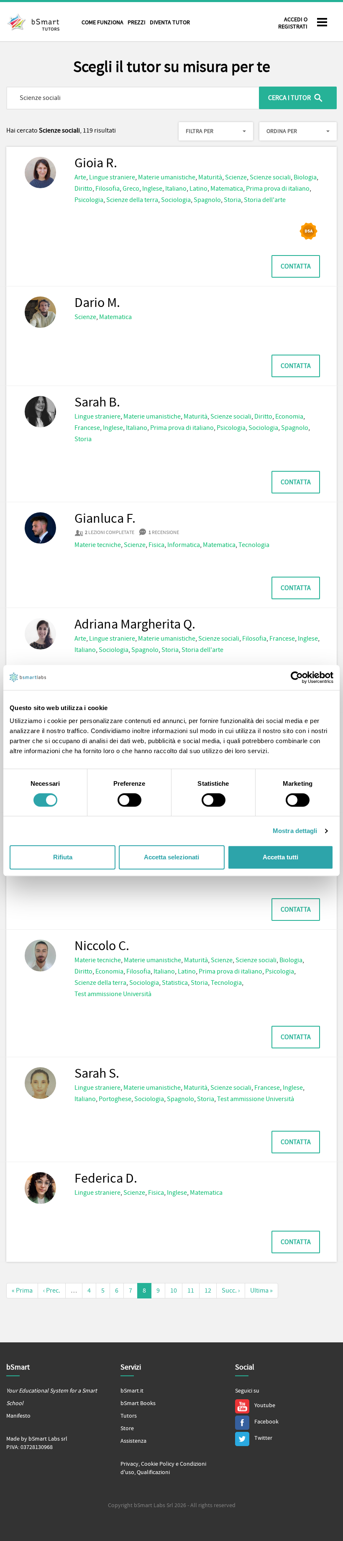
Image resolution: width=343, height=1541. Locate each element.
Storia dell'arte (265, 200)
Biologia (305, 177)
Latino (198, 188)
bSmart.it (131, 1391)
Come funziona (102, 22)
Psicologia (88, 200)
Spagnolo (207, 200)
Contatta (296, 266)
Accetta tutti (280, 857)
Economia (289, 416)
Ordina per (281, 131)
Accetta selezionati (171, 857)
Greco (131, 188)
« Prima (22, 1290)
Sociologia (176, 200)
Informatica (183, 545)
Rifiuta (62, 857)
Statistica (175, 983)
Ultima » (261, 1290)
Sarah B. (97, 402)
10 (173, 1290)
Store (127, 1428)
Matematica (226, 188)
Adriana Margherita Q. (134, 624)
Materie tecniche (97, 545)
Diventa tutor (170, 22)
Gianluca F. (105, 519)
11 (190, 1290)
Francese (87, 428)
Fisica (156, 545)
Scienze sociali (270, 177)
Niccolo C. (101, 946)
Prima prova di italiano (278, 188)
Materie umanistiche (166, 177)
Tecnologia (253, 545)
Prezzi (137, 22)
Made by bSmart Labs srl (36, 1439)
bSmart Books (138, 1403)
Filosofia (107, 188)
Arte (80, 177)
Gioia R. (95, 163)
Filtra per (199, 131)
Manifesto (18, 1416)
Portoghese (115, 1099)
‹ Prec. (51, 1290)
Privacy (129, 1464)
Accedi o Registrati (292, 23)
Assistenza (133, 1441)
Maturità (210, 177)
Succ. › (231, 1290)
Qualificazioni (153, 1472)
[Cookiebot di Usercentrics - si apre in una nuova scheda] (296, 677)
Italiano (176, 188)
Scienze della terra (132, 200)
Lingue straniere (112, 177)
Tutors (128, 1416)
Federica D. (105, 1178)
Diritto (83, 188)
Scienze (236, 177)
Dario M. (97, 303)
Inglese (152, 188)
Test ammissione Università (112, 994)
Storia (232, 200)
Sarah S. (96, 1074)
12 (208, 1290)
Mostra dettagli (295, 830)
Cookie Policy (157, 1464)
